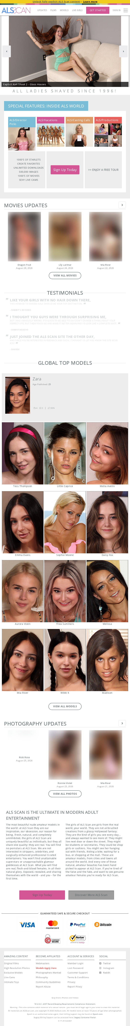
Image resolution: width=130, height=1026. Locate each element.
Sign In (117, 10)
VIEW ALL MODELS (65, 709)
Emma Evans (23, 525)
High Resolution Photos (17, 971)
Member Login (75, 966)
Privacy (71, 985)
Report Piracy (75, 989)
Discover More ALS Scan (91, 898)
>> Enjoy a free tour (103, 169)
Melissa (107, 594)
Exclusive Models (13, 975)
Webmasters (42, 966)
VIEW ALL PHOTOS (65, 796)
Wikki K (65, 663)
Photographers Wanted (48, 975)
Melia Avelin (107, 456)
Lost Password (75, 971)
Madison (107, 663)
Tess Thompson (23, 456)
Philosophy (42, 980)
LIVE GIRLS (77, 10)
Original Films (11, 966)
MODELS (64, 10)
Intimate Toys (11, 985)
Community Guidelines (48, 985)
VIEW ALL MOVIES (65, 275)
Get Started (98, 10)
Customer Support (78, 975)
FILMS (53, 10)
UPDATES (42, 10)
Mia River (106, 264)
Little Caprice (65, 456)
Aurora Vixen (23, 594)
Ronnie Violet (65, 786)
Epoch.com (98, 1017)
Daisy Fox (107, 525)
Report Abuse (43, 989)
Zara (37, 381)
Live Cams (9, 980)
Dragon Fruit (24, 264)
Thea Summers (65, 594)
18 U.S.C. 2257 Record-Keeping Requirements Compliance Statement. (65, 1007)
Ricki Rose (24, 760)
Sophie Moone (65, 525)
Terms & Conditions (78, 980)
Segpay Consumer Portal (85, 1020)
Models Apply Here (46, 971)
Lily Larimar (65, 264)
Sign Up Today (65, 169)
